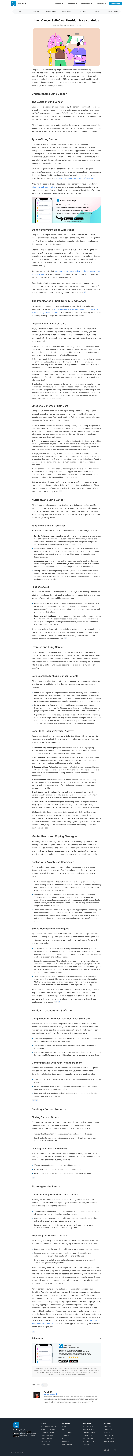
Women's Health (113, 11)
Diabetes (65, 1435)
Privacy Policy (109, 1438)
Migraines (65, 1441)
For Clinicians (88, 1426)
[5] (59, 1001)
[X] (115, 1450)
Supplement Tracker (48, 1426)
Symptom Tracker (48, 1432)
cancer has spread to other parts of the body (74, 178)
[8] (33, 1177)
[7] (36, 1100)
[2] (61, 491)
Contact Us (108, 1429)
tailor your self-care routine (43, 187)
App (20, 11)
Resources (100, 4)
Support (107, 1432)
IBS (63, 1438)
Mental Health (66, 11)
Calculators (87, 1444)
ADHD (64, 1426)
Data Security (109, 1441)
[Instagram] (108, 1450)
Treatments (82, 11)
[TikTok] (111, 1450)
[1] (85, 292)
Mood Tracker (46, 1444)
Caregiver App (46, 1441)
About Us (107, 1426)
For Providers (86, 4)
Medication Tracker (48, 1429)
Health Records (47, 1435)
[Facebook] (105, 1450)
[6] (33, 1100)
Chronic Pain (66, 1432)
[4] (56, 1001)
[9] (33, 1332)
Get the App (115, 3)
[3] (65, 638)
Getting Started (89, 1429)
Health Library (88, 1435)
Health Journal (46, 1438)
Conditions (71, 4)
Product (58, 4)
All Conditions (67, 1444)
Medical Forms (51, 11)
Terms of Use (109, 1435)
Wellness (97, 11)
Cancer (44, 1385)
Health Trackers (89, 1432)
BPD (63, 1429)
